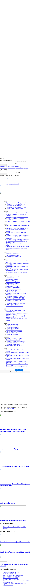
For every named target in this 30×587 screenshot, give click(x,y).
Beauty (5, 201)
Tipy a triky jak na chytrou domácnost (16, 341)
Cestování (6, 211)
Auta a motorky (10, 277)
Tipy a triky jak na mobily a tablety (15, 342)
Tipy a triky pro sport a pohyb (13, 301)
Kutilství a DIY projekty (12, 286)
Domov (5, 224)
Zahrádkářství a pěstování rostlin (14, 306)
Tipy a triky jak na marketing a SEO (15, 299)
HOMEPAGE (10, 408)
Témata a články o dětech (12, 327)
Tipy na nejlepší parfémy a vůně (14, 208)
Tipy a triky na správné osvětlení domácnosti (17, 239)
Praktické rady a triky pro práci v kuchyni (16, 272)
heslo (16, 163)
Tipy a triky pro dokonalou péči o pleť (16, 204)
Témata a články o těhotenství (13, 332)
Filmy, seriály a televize (12, 279)
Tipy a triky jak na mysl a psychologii (15, 296)
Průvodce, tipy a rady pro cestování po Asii (17, 217)
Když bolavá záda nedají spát (10, 449)
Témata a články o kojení (12, 328)
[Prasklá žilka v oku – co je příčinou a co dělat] (3, 539)
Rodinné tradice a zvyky (12, 325)
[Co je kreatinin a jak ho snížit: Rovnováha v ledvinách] (3, 561)
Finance (5, 252)
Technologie (6, 337)
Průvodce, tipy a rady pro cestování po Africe (17, 212)
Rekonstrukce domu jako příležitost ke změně (15, 466)
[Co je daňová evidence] (13, 500)
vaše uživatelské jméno (20, 161)
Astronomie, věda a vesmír (13, 276)
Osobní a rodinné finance (12, 255)
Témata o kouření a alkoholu (13, 289)
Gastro (5, 259)
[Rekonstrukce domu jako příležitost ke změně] (13, 463)
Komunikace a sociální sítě (13, 340)
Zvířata (5, 348)
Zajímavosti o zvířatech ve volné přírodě (16, 366)
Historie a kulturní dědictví (13, 282)
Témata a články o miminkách (14, 330)
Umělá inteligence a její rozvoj (14, 345)
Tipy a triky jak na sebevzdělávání (15, 297)
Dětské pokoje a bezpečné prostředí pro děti (17, 228)
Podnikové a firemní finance (13, 256)
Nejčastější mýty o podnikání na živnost (13, 520)
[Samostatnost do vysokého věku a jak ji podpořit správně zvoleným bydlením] (13, 426)
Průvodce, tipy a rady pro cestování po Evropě (18, 221)
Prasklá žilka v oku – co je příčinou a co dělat (15, 542)
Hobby (5, 275)
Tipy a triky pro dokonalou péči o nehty (16, 203)
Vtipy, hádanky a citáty (12, 304)
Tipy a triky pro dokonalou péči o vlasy (16, 207)
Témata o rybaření (11, 292)
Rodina (5, 323)
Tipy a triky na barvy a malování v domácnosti (18, 235)
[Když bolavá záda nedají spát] (13, 445)
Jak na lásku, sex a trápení (13, 324)
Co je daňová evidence (7, 503)
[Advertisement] (15, 388)
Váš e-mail (17, 172)
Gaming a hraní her (11, 280)
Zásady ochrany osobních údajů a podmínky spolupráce (14, 168)
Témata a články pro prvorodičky (14, 331)
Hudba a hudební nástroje (12, 283)
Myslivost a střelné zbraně (13, 287)
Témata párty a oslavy (12, 290)
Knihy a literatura (10, 284)
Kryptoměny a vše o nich (12, 253)
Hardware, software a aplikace (14, 338)
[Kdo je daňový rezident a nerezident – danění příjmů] (4, 549)
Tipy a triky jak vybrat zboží (13, 300)
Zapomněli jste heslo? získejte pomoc (9, 166)
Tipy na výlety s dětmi (12, 334)
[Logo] (11, 191)
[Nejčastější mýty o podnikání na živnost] (13, 517)
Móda (5, 308)
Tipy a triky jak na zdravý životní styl (15, 303)
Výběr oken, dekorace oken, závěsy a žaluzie (17, 246)
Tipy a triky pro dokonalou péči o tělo (15, 205)
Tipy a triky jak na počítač (13, 344)
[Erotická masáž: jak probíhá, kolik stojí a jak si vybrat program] (13, 480)
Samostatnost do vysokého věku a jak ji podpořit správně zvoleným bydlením (13, 430)
